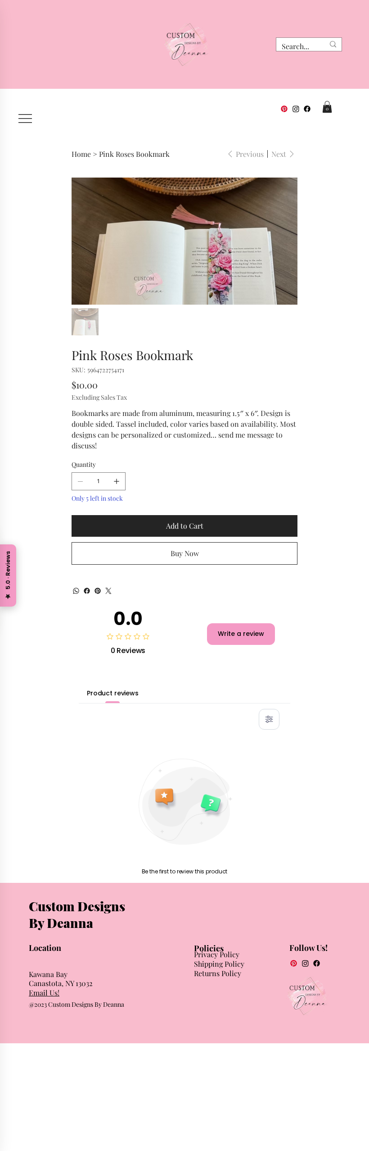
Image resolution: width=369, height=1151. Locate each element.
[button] (327, 107)
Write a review (241, 633)
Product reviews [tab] (113, 693)
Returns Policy (217, 973)
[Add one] (117, 481)
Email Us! (44, 992)
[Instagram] (296, 109)
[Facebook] (307, 109)
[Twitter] (108, 590)
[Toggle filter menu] (269, 719)
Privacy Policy (216, 954)
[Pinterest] (284, 109)
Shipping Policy (219, 963)
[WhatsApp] (76, 590)
